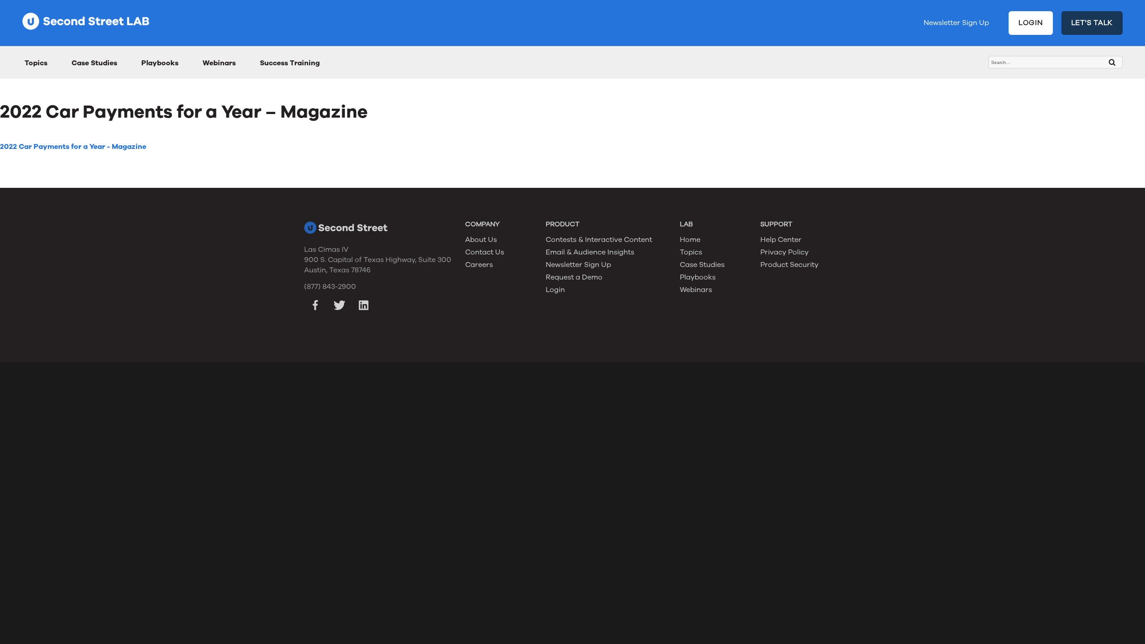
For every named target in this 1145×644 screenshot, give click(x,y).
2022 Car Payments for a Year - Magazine (73, 147)
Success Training (290, 63)
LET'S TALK (1092, 23)
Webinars (219, 63)
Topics (36, 63)
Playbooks (159, 63)
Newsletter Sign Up (956, 23)
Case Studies (94, 63)
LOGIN (1030, 23)
